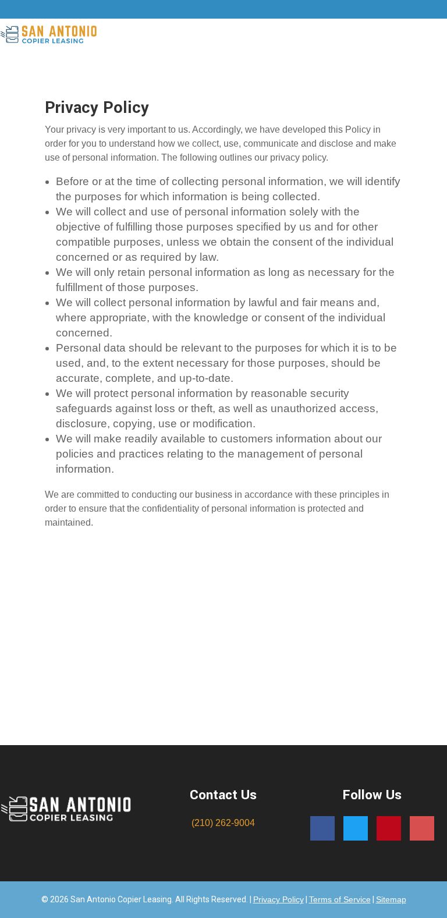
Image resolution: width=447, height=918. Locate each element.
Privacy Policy (278, 899)
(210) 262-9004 (223, 823)
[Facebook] (322, 828)
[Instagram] (422, 828)
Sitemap (391, 899)
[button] (277, 36)
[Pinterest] (389, 828)
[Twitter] (355, 828)
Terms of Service (340, 899)
